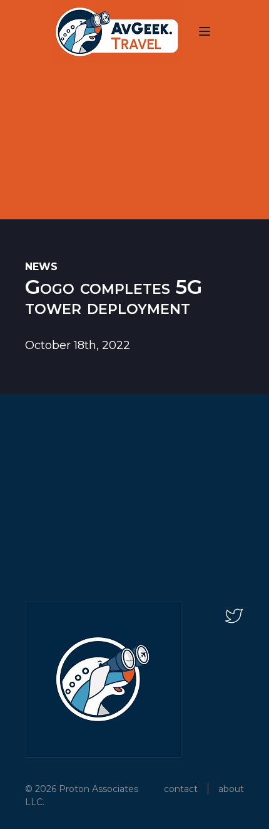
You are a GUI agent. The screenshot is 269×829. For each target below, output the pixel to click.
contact (181, 789)
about (231, 789)
